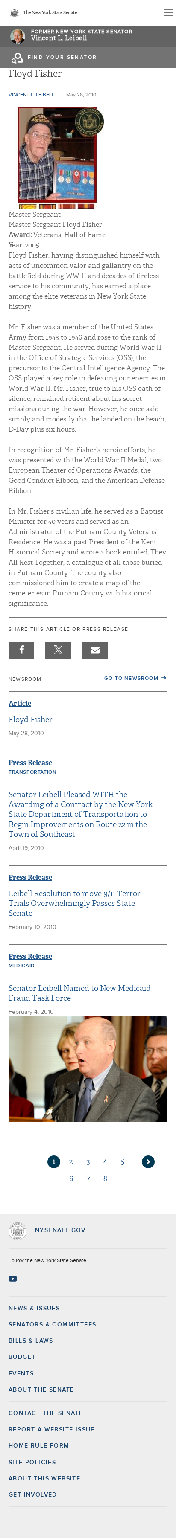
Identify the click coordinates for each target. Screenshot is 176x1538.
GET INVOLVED (33, 1495)
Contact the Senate (46, 1413)
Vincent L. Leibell (59, 38)
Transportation (32, 772)
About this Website (44, 1479)
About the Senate (41, 1390)
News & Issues (34, 1309)
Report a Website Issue (52, 1430)
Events (21, 1374)
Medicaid (22, 966)
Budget (22, 1357)
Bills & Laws (31, 1341)
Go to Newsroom (131, 678)
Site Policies (32, 1462)
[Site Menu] (167, 13)
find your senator (62, 57)
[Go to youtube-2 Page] (14, 1278)
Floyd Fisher (31, 720)
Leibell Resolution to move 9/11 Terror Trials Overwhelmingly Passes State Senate (75, 904)
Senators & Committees (52, 1325)
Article (20, 703)
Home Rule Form (39, 1446)
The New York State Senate (50, 13)
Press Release (30, 762)
